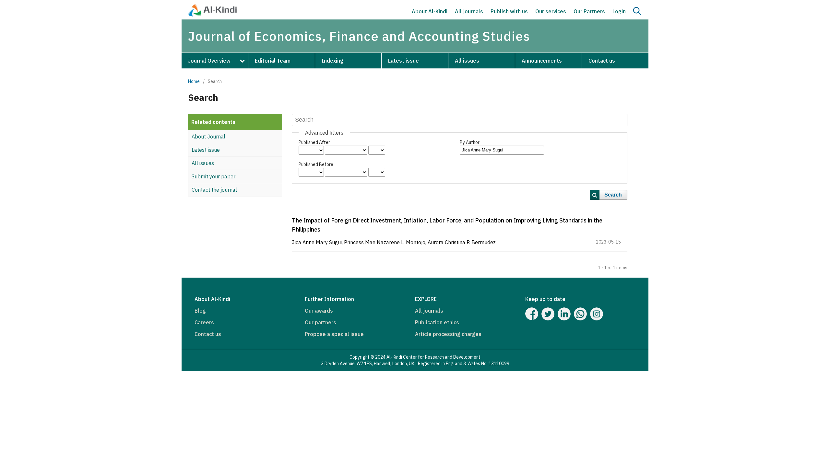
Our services (550, 11)
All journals (469, 11)
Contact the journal (214, 189)
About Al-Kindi (429, 11)
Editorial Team (272, 60)
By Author (470, 142)
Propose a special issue (334, 334)
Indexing (332, 60)
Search (613, 195)
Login (619, 11)
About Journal (208, 136)
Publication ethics (437, 322)
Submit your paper (213, 176)
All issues (467, 60)
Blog (200, 310)
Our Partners (589, 11)
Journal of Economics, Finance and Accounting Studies (359, 36)
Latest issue (403, 60)
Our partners (320, 322)
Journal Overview (209, 60)
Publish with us (509, 11)
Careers (204, 322)
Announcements (542, 60)
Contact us (601, 60)
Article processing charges (448, 334)
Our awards (319, 310)
